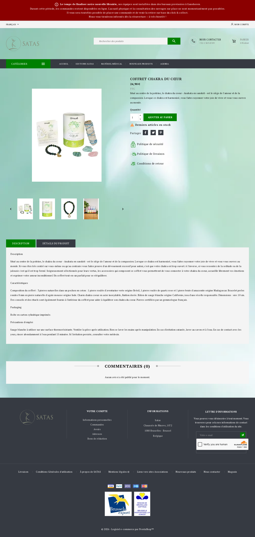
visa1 (144, 486)
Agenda (164, 63)
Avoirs (97, 429)
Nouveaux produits (141, 63)
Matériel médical (111, 63)
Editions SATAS (85, 63)
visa (111, 486)
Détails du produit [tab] (55, 243)
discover (119, 486)
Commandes (97, 424)
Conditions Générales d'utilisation (54, 471)
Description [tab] (20, 243)
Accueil (63, 63)
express (128, 486)
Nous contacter (212, 471)
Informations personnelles (97, 419)
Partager (145, 132)
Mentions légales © (119, 471)
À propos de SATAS (90, 471)
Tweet (153, 132)
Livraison (23, 471)
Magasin (232, 471)
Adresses (97, 433)
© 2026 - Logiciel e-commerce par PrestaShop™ (127, 529)
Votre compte (97, 411)
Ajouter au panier (160, 117)
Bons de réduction (97, 438)
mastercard (136, 486)
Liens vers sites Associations (152, 471)
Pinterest (160, 132)
